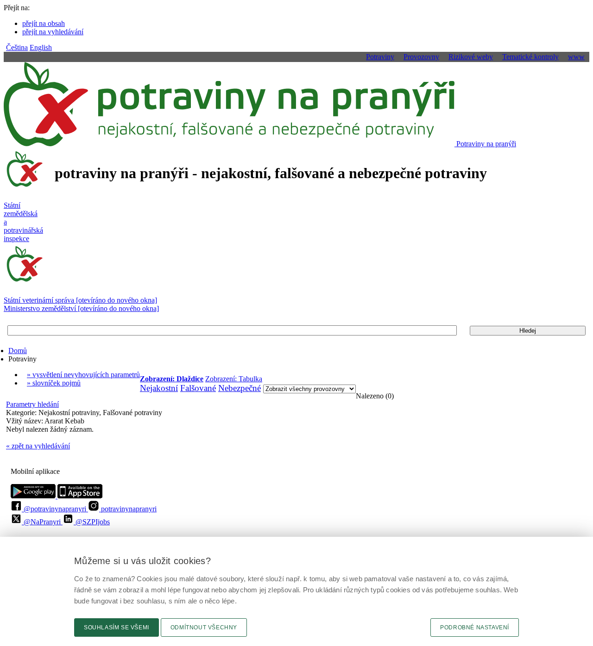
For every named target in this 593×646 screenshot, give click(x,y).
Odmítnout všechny (203, 627)
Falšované (198, 388)
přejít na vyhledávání (52, 32)
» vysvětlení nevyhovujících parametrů (83, 375)
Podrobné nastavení (474, 627)
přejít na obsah (43, 23)
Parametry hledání (32, 404)
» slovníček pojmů (54, 383)
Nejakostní (159, 388)
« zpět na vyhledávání (38, 446)
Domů (17, 350)
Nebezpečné (239, 388)
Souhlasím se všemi (116, 627)
